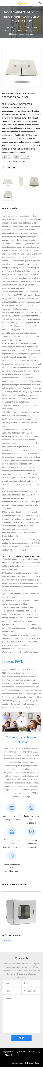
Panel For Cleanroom (28, 27)
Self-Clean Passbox (12, 935)
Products (14, 27)
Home (7, 27)
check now (6, 940)
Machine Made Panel (13, 31)
